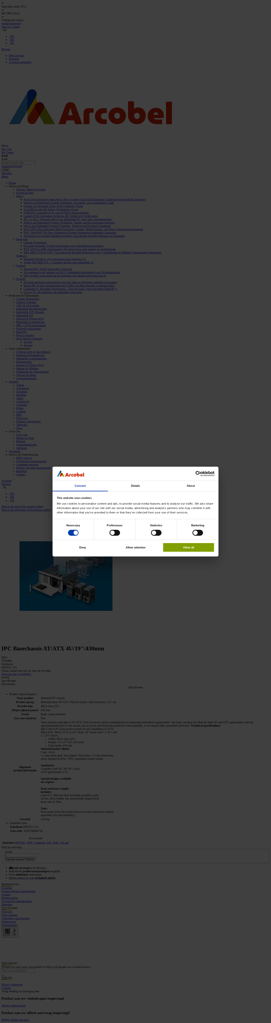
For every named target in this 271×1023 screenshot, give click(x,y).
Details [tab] (135, 485)
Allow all (188, 547)
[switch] (115, 533)
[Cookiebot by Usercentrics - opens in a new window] (198, 473)
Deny (82, 547)
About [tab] (191, 485)
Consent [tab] (80, 485)
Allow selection (135, 547)
